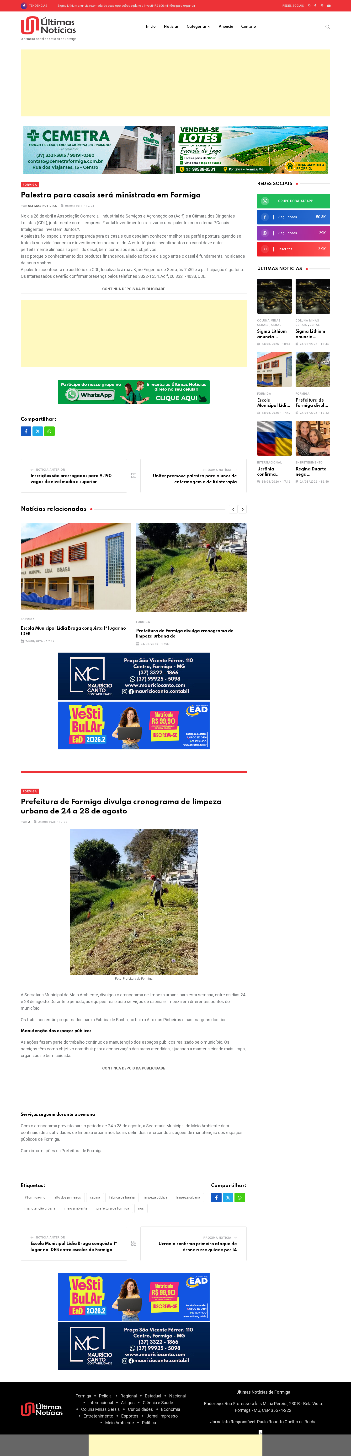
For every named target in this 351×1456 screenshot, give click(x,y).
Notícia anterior (50, 469)
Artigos (128, 1402)
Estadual (153, 1395)
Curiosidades (140, 1409)
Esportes (129, 1415)
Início (151, 27)
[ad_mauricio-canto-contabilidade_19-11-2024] (134, 676)
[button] (233, 509)
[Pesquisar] (327, 26)
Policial (105, 1395)
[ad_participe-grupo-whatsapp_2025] (134, 391)
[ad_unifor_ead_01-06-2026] (134, 725)
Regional (129, 1395)
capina (95, 1197)
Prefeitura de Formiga (112, 1208)
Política (149, 1422)
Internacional (269, 462)
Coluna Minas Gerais (100, 1409)
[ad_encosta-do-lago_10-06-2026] (252, 149)
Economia (170, 1409)
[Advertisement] (175, 82)
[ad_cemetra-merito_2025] (99, 149)
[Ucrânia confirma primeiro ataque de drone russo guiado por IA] (274, 438)
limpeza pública (155, 1197)
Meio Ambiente (119, 1422)
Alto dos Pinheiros (67, 1197)
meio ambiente (75, 1208)
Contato (248, 27)
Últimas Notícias (42, 205)
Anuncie (226, 27)
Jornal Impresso (162, 1415)
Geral (276, 325)
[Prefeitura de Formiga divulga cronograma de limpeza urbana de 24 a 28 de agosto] (313, 369)
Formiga (28, 619)
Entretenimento (309, 462)
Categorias (197, 27)
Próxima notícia (217, 470)
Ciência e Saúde (158, 1402)
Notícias (171, 27)
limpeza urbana (188, 1197)
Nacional (177, 1395)
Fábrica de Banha (122, 1197)
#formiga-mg (35, 1197)
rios (141, 1208)
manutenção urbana (40, 1208)
